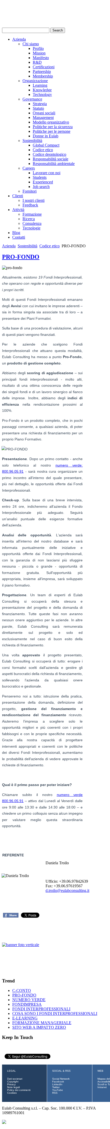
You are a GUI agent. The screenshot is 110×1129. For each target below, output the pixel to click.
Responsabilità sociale (50, 159)
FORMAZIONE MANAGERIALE (41, 1023)
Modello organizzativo (51, 122)
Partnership (42, 71)
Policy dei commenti (18, 1090)
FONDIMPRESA (27, 1004)
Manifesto (41, 58)
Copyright (12, 1081)
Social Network (61, 1078)
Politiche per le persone (51, 131)
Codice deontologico (49, 154)
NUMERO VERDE (29, 1000)
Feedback (30, 205)
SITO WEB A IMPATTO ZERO (39, 1027)
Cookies (12, 1092)
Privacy (11, 1084)
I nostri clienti (34, 200)
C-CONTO (21, 990)
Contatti (18, 237)
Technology (42, 94)
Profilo (38, 48)
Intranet (102, 1087)
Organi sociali (44, 113)
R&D (37, 62)
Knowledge (42, 90)
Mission (39, 53)
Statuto (38, 108)
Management (43, 117)
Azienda (19, 39)
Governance (32, 99)
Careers (29, 168)
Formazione (32, 214)
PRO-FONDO (20, 256)
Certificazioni (43, 67)
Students (40, 177)
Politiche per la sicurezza (53, 127)
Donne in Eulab (45, 136)
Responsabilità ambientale (54, 163)
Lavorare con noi (46, 173)
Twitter (56, 1087)
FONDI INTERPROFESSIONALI (41, 1009)
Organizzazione (35, 81)
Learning (40, 85)
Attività (18, 209)
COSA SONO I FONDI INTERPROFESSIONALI (54, 1013)
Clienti (17, 196)
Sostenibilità (32, 140)
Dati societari (14, 1078)
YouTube (57, 1090)
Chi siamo (31, 44)
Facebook (58, 1081)
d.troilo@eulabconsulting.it (67, 890)
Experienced (43, 182)
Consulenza (32, 223)
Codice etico (43, 150)
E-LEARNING (25, 1018)
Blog (16, 232)
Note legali (13, 1087)
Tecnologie (31, 228)
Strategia (40, 104)
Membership (43, 76)
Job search (41, 186)
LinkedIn (57, 1084)
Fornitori (30, 191)
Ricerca (29, 219)
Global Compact (46, 145)
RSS (55, 1092)
